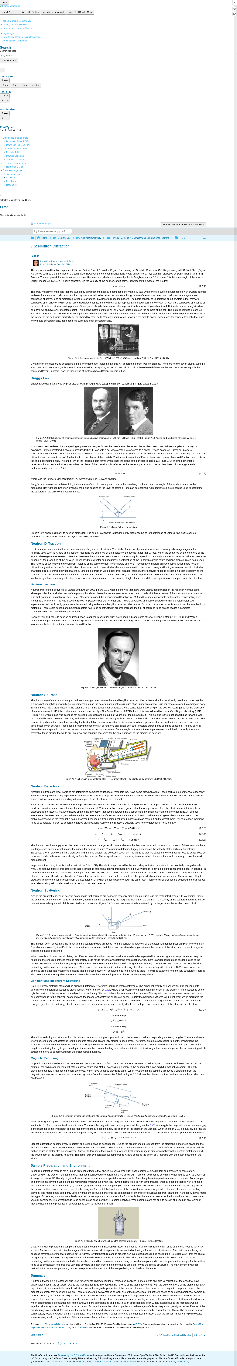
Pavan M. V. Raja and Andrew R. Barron (57, 261)
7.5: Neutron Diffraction (55, 1324)
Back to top (36, 1335)
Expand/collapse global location (204, 237)
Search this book (8, 51)
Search (35, 231)
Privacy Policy (85, 1361)
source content (81, 1327)
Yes (64, 1344)
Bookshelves (64, 238)
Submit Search (9, 60)
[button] (11, 181)
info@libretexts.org (179, 1361)
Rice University (46, 264)
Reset (5, 80)
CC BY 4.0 (139, 1324)
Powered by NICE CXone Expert (74, 1355)
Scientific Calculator (16, 159)
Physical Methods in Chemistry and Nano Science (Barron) (140, 238)
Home (44, 238)
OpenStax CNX (63, 264)
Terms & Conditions (103, 1361)
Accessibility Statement (125, 1361)
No (75, 1344)
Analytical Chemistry (91, 238)
